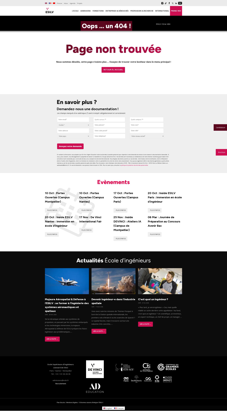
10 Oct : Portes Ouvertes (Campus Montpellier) (57, 197)
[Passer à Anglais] (46, 3)
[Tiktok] (165, 4)
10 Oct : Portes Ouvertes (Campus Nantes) (91, 197)
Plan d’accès (61, 402)
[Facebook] (169, 4)
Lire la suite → (52, 339)
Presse (59, 3)
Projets (79, 3)
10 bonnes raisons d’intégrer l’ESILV (91, 402)
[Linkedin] (176, 4)
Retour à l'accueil (113, 70)
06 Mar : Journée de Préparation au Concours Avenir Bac (164, 221)
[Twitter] (172, 4)
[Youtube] (180, 4)
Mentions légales (72, 402)
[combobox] (109, 119)
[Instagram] (162, 4)
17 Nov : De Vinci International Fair (90, 219)
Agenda (72, 3)
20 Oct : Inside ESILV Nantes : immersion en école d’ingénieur (59, 221)
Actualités (113, 260)
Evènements (113, 182)
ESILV (158, 24)
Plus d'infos (52, 210)
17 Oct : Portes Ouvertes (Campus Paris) (126, 197)
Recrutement (60, 383)
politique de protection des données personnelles (134, 165)
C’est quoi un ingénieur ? (153, 299)
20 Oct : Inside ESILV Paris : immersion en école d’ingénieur (165, 197)
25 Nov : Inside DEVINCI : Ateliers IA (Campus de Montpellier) (127, 223)
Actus (66, 3)
